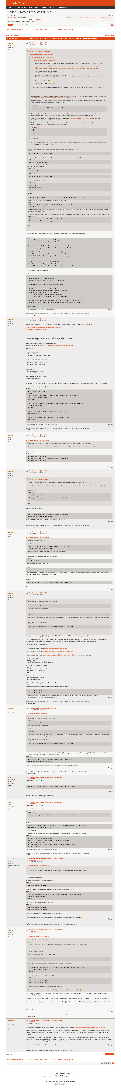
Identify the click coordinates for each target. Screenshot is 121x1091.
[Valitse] (37, 105)
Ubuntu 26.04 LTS (102, 20)
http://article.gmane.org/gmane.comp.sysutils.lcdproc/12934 (89, 1027)
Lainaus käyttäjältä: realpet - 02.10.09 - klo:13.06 (37, 476)
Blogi (97, 17)
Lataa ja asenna (81, 17)
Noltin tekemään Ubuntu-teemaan (68, 1076)
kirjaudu (26, 16)
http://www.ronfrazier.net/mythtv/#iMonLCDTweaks (81, 118)
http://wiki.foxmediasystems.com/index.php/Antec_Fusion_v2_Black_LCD (53, 97)
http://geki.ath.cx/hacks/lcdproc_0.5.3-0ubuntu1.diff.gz (57, 345)
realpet (10, 435)
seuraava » (112, 33)
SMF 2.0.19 (52, 1073)
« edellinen (105, 33)
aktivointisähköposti (16, 17)
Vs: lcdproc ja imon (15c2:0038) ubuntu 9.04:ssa (42, 43)
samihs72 (11, 43)
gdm (9, 777)
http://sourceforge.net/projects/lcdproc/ (37, 329)
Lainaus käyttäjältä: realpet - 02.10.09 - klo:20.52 (37, 598)
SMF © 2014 (59, 1073)
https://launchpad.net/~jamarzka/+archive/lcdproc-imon (47, 72)
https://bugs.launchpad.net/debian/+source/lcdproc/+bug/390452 (44, 327)
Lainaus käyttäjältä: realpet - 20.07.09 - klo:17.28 (37, 48)
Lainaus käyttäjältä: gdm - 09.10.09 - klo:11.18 (36, 808)
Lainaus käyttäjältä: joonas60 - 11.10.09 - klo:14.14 (37, 936)
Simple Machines (66, 1073)
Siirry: (102, 1063)
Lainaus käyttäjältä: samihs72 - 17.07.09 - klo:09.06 (39, 51)
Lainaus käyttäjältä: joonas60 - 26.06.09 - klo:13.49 (41, 54)
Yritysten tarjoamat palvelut (106, 17)
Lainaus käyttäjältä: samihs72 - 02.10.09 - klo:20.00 (37, 537)
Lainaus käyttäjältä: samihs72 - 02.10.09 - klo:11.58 (37, 440)
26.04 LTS (73, 17)
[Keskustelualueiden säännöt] (10, 785)
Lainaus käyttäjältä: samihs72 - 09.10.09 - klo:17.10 (37, 865)
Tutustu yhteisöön (90, 17)
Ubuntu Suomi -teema (49, 1076)
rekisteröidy (33, 16)
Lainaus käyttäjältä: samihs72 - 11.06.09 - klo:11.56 (44, 60)
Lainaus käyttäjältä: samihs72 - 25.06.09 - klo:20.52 (43, 57)
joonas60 (11, 859)
